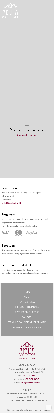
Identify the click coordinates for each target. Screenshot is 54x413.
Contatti (27, 317)
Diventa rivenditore (27, 312)
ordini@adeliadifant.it (12, 203)
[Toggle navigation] (49, 4)
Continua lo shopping (27, 135)
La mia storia (27, 302)
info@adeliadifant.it (30, 383)
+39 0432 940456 (32, 379)
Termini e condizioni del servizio (27, 322)
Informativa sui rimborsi (27, 328)
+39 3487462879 (29, 376)
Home (27, 292)
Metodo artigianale (27, 307)
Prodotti (27, 297)
